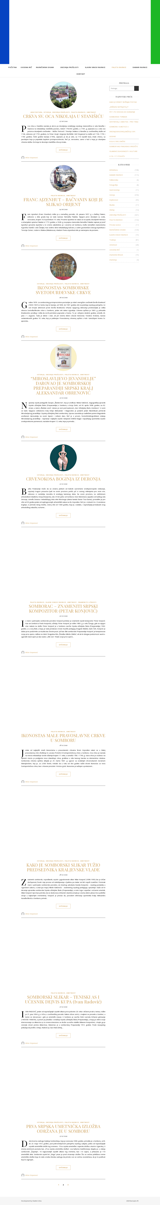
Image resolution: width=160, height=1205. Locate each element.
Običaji (111, 210)
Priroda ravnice (115, 225)
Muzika (112, 205)
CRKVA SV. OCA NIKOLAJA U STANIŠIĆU (63, 116)
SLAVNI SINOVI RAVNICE (95, 67)
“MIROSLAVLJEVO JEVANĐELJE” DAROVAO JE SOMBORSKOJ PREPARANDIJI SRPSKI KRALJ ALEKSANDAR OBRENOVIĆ (63, 385)
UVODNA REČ (26, 67)
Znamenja (113, 260)
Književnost (113, 200)
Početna (12, 67)
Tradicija (112, 240)
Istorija (47, 112)
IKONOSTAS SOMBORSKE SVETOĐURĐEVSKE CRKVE (63, 290)
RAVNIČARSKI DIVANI (45, 67)
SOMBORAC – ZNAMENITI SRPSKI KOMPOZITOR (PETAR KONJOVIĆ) (63, 608)
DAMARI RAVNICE (140, 67)
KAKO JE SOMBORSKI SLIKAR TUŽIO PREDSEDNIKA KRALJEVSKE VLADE (63, 867)
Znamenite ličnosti (87, 602)
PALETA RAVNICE (119, 67)
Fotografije (113, 185)
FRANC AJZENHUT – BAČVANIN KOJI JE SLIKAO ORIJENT (63, 202)
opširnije (63, 150)
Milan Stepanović (31, 158)
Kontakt (81, 74)
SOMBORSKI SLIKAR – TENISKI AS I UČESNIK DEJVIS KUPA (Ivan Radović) (63, 999)
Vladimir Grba (36, 1201)
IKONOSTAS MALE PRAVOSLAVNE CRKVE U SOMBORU (63, 737)
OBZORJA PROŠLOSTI (69, 67)
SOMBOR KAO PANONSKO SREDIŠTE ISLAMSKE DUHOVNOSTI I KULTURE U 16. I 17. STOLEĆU (123, 151)
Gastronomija (114, 190)
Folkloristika (113, 180)
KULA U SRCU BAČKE (117, 141)
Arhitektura (36, 112)
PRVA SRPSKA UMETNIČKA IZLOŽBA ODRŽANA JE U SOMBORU (63, 1128)
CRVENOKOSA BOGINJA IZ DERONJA (63, 479)
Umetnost (91, 112)
